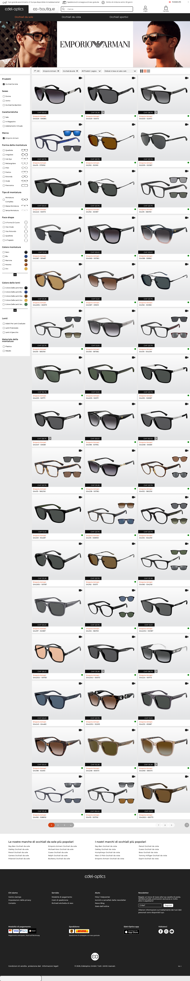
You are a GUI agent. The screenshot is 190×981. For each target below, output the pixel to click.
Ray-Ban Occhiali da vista (106, 846)
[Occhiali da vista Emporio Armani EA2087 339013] (111, 280)
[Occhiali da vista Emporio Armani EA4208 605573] (111, 745)
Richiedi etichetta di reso (62, 903)
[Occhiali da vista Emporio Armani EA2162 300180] (164, 280)
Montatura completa (9, 200)
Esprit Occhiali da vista (149, 859)
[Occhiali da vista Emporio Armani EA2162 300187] (111, 186)
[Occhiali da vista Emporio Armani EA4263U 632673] (58, 280)
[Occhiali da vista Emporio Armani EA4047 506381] (58, 419)
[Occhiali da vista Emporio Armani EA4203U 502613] (111, 699)
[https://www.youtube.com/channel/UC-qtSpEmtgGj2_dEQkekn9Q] (172, 932)
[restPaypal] (24, 931)
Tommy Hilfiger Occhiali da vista (153, 855)
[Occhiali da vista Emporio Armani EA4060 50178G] (111, 233)
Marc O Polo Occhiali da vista (107, 855)
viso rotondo (10, 231)
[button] (14, 9)
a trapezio (9, 240)
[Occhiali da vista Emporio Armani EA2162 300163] (111, 140)
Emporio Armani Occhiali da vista (109, 859)
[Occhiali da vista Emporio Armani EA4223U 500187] (164, 606)
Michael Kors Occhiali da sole (60, 849)
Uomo (7, 101)
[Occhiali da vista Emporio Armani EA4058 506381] (164, 419)
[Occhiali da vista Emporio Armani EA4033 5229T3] (164, 93)
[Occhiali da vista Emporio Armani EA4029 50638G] (58, 93)
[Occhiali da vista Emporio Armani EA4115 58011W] (164, 186)
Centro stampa (14, 897)
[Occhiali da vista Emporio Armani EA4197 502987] (58, 606)
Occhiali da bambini (13, 105)
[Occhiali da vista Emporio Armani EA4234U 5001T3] (111, 652)
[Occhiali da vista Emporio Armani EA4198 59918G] (164, 233)
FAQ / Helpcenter (102, 897)
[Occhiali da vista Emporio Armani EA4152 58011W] (111, 606)
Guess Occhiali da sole (58, 852)
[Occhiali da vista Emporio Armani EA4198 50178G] (111, 419)
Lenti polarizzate (11, 328)
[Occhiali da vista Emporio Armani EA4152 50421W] (164, 513)
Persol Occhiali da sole (18, 852)
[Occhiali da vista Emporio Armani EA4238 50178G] (111, 466)
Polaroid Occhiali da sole (19, 859)
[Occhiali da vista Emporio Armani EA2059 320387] (164, 140)
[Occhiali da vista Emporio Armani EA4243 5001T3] (58, 186)
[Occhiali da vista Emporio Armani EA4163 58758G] (111, 326)
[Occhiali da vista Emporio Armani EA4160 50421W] (164, 559)
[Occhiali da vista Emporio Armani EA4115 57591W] (58, 140)
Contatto (12, 903)
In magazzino (10, 122)
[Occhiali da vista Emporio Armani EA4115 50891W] (111, 513)
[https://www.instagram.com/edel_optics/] (166, 932)
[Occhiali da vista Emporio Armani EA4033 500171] (111, 373)
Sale (7, 117)
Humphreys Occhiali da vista (107, 852)
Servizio (55, 893)
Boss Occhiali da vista (148, 852)
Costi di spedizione (60, 900)
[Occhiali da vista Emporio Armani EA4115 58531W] (58, 326)
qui (162, 912)
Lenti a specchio (11, 332)
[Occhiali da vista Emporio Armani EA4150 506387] (164, 373)
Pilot (7, 168)
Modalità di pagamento (62, 897)
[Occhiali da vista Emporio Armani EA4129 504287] (58, 513)
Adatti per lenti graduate (15, 324)
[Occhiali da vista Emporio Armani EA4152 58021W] (164, 466)
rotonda (8, 177)
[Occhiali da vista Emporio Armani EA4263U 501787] (58, 559)
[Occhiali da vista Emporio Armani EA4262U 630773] (164, 792)
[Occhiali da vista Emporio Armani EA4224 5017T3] (164, 652)
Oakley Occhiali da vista (105, 849)
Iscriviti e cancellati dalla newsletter (110, 900)
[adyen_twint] (32, 931)
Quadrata (9, 150)
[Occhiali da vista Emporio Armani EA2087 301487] (58, 233)
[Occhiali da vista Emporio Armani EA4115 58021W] (58, 466)
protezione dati (34, 966)
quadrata (9, 236)
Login (145, 11)
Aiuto (97, 893)
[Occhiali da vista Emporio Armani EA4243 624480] (58, 699)
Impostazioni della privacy (19, 900)
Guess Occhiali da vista (149, 849)
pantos (8, 172)
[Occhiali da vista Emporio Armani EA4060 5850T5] (164, 745)
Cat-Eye (8, 159)
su (179, 966)
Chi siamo (13, 893)
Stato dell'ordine (102, 906)
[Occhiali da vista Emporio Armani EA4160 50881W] (58, 792)
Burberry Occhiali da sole (59, 859)
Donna (8, 96)
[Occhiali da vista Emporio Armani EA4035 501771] (58, 373)
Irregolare (9, 155)
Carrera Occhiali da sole (18, 855)
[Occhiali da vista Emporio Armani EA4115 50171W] (111, 792)
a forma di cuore (12, 223)
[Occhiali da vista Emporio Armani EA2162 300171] (111, 559)
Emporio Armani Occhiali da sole (62, 846)
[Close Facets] (15, 71)
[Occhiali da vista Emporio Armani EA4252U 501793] (58, 652)
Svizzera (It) (176, 2)
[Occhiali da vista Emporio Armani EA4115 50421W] (164, 326)
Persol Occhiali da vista (149, 846)
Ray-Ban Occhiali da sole (19, 846)
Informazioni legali (50, 966)
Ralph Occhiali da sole (57, 855)
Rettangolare (10, 163)
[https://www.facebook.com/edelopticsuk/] (160, 932)
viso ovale (9, 227)
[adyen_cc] (10, 931)
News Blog (99, 903)
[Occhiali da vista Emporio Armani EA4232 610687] (164, 699)
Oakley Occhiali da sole (18, 849)
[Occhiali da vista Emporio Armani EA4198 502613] (58, 745)
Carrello (166, 11)
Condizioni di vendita (17, 966)
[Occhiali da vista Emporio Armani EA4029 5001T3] (111, 93)
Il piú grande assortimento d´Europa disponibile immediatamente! (34, 2)
